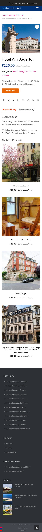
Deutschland (30, 72)
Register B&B (10, 452)
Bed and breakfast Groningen (16, 381)
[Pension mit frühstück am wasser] (7, 488)
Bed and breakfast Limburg (15, 424)
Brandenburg (18, 72)
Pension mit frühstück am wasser (24, 486)
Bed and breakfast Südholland (16, 416)
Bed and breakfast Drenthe (15, 390)
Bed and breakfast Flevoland (16, 399)
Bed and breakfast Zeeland (15, 420)
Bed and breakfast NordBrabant (17, 429)
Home (4, 18)
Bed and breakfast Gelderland (16, 403)
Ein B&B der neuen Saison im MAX (25, 507)
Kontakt (8, 448)
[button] (37, 27)
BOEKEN (10, 91)
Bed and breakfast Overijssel (16, 394)
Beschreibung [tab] (9, 110)
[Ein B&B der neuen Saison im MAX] (7, 510)
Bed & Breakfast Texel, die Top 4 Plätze (26, 496)
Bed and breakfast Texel (14, 471)
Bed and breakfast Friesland (16, 386)
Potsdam (5, 75)
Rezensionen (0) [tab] (26, 110)
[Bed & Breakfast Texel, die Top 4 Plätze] (7, 499)
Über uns (8, 444)
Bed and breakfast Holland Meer (17, 467)
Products (11, 18)
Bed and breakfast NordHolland (17, 412)
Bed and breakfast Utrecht (15, 407)
